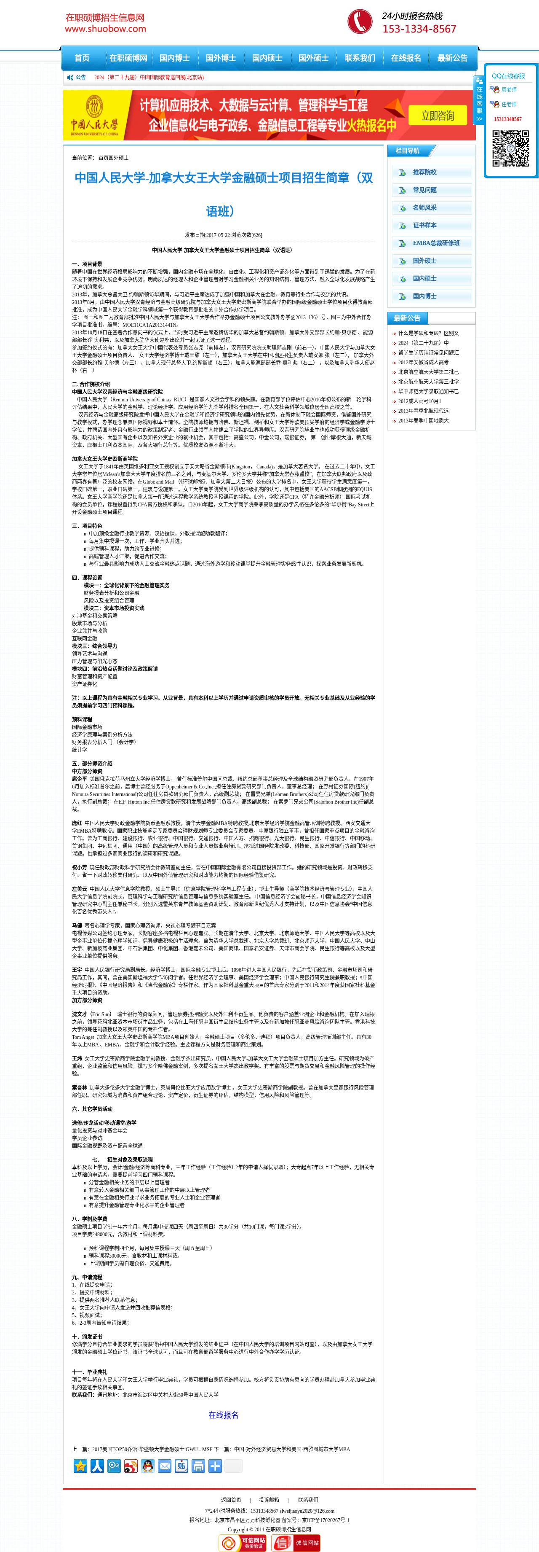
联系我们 (360, 58)
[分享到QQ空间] (80, 1465)
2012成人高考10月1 (419, 401)
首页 (82, 58)
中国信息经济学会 (275, 897)
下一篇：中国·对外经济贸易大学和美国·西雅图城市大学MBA (282, 1449)
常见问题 (425, 190)
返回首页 (231, 1500)
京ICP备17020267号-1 (326, 1520)
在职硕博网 (128, 58)
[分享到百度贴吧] (181, 1465)
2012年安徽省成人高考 (423, 363)
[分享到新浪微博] (130, 1465)
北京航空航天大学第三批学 (428, 382)
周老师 (509, 90)
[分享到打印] (197, 1465)
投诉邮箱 (269, 1500)
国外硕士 (314, 58)
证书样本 (425, 225)
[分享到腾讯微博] (113, 1465)
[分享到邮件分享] (164, 1465)
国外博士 (221, 58)
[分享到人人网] (96, 1465)
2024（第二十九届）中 (423, 343)
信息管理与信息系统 (201, 897)
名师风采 (425, 207)
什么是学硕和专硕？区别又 (428, 333)
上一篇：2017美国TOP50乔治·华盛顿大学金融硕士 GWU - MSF (142, 1449)
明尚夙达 (158, 279)
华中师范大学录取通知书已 (428, 392)
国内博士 (175, 58)
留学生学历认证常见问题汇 (428, 353)
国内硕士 (267, 58)
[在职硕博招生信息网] (269, 139)
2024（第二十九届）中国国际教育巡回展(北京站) (149, 78)
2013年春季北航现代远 (423, 411)
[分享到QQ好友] (147, 1465)
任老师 (509, 105)
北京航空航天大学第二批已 (428, 372)
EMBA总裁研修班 (436, 243)
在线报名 (406, 58)
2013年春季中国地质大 (423, 421)
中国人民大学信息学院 (115, 889)
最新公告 (453, 58)
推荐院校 (425, 172)
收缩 (479, 100)
